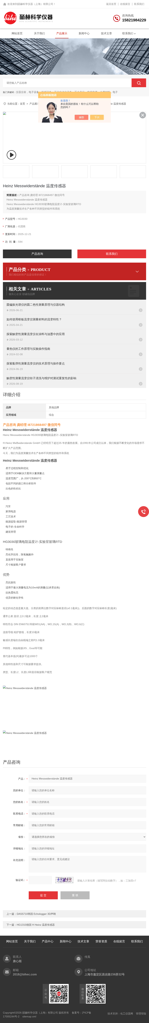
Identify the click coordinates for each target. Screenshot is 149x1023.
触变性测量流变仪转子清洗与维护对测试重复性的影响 (41, 378)
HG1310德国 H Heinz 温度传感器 (36, 924)
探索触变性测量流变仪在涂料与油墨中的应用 (36, 334)
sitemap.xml (29, 1016)
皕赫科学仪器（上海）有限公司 (35, 4)
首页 (22, 103)
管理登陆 (141, 1013)
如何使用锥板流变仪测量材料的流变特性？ (34, 319)
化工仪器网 (126, 1013)
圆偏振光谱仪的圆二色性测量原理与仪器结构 (36, 304)
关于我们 (39, 33)
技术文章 (106, 33)
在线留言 (125, 4)
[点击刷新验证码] (64, 880)
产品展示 (61, 33)
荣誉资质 (101, 941)
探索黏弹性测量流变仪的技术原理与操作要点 (36, 363)
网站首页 (17, 33)
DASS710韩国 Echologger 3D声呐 (36, 913)
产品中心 (47, 941)
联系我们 (139, 4)
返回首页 (111, 4)
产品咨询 (37, 253)
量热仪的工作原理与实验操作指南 (28, 348)
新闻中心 (84, 33)
